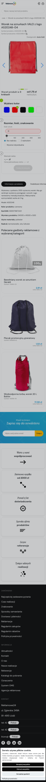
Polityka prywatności (9, 779)
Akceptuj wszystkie (23, 764)
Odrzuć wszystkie (23, 769)
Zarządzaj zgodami (23, 774)
